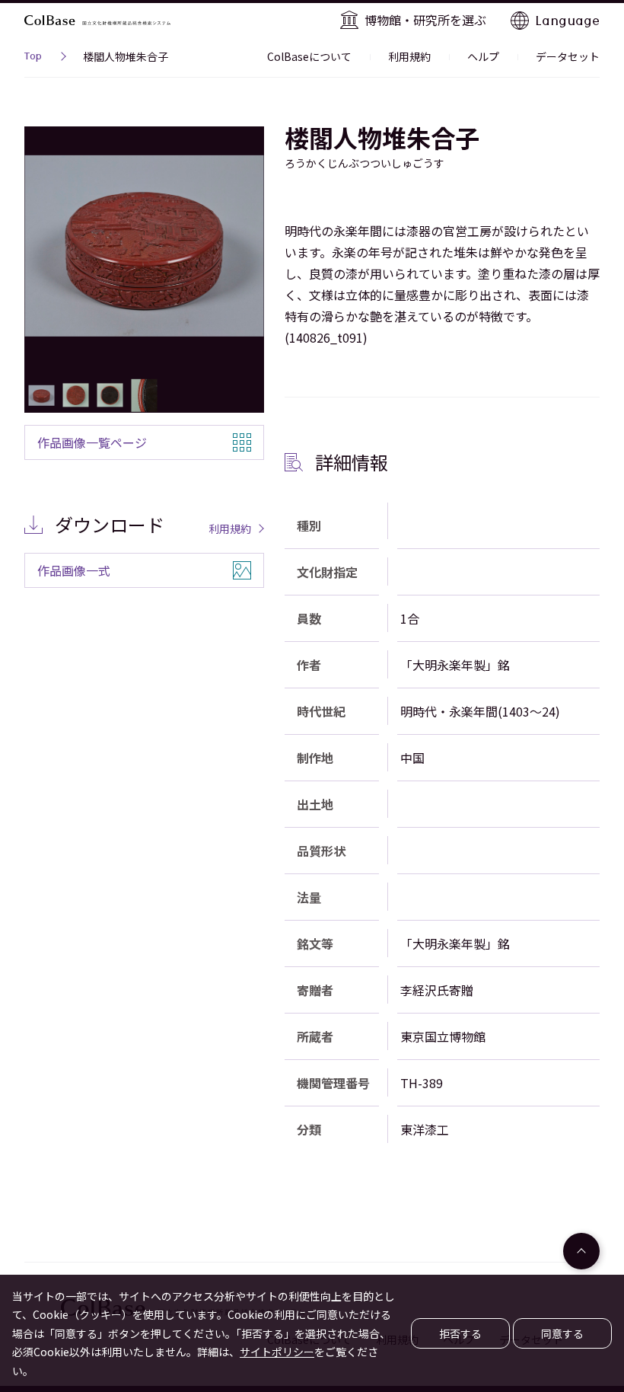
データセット (568, 56)
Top (33, 57)
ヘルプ (483, 56)
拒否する (460, 1333)
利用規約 (409, 56)
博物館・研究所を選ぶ (425, 20)
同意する (562, 1333)
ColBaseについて (309, 56)
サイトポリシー (277, 1351)
